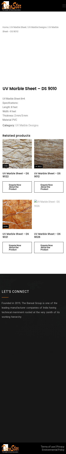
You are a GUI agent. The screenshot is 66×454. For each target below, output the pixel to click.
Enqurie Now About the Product (15, 187)
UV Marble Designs (37, 27)
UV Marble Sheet (18, 27)
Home (5, 27)
